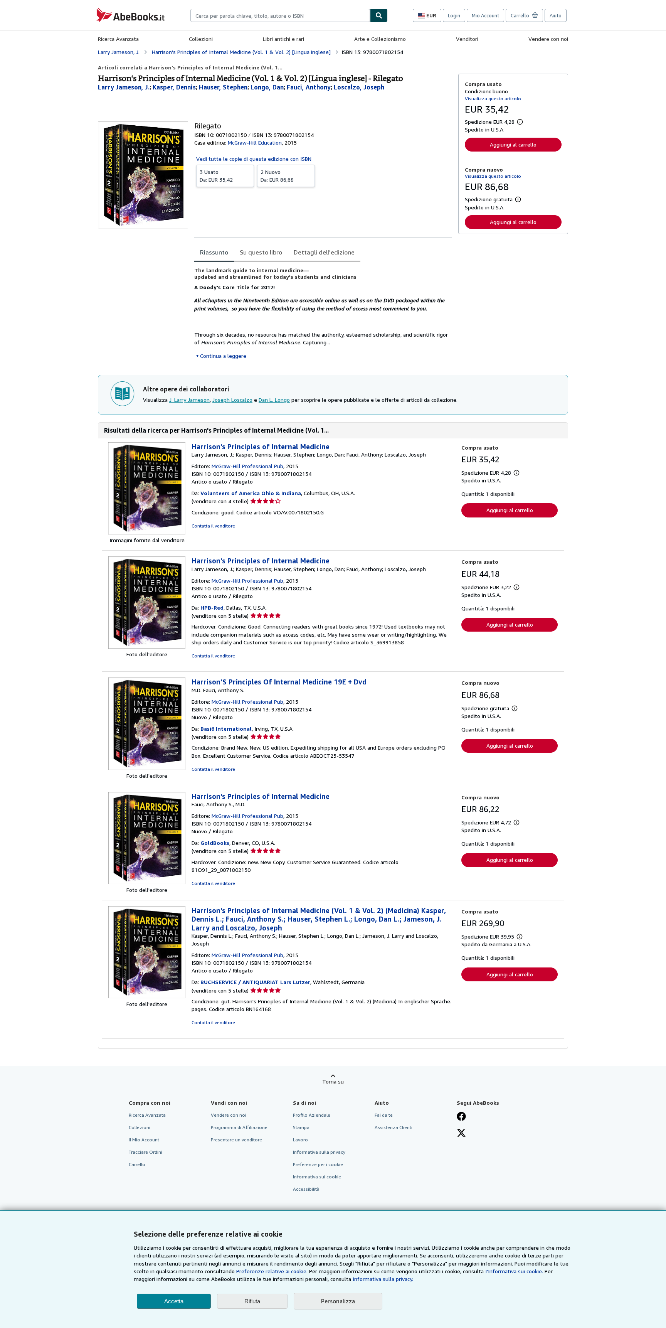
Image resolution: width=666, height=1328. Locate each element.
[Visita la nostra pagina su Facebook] (461, 1117)
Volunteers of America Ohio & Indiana (250, 493)
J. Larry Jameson (189, 399)
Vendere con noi (548, 38)
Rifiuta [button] (252, 1301)
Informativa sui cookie (317, 1177)
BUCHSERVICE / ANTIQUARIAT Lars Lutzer (255, 982)
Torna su (333, 1081)
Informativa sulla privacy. (383, 1279)
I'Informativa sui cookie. (514, 1271)
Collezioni (201, 38)
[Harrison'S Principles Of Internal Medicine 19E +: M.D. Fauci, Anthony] (146, 768)
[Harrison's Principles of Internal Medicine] (146, 532)
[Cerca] (378, 15)
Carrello (137, 1164)
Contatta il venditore (213, 526)
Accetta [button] (173, 1301)
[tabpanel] (323, 313)
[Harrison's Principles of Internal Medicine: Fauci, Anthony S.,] (146, 882)
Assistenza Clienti (393, 1127)
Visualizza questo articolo (493, 98)
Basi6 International (226, 728)
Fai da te (384, 1115)
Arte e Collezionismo (380, 38)
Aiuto (556, 15)
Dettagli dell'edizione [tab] (324, 252)
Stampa (301, 1127)
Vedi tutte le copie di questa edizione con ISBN (253, 158)
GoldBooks (214, 842)
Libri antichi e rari (283, 38)
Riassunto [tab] (214, 252)
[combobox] (280, 15)
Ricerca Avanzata (118, 38)
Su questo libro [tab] (261, 252)
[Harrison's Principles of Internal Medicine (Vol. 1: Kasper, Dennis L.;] (146, 996)
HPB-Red (212, 607)
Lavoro (300, 1140)
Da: (216, 176)
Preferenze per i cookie (318, 1164)
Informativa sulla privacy (319, 1152)
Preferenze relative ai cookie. (272, 1271)
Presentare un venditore (236, 1140)
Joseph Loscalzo (232, 399)
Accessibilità (306, 1189)
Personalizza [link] (338, 1301)
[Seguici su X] (461, 1133)
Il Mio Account (144, 1140)
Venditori (467, 38)
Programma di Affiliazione (239, 1127)
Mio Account (485, 15)
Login (454, 15)
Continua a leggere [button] (223, 355)
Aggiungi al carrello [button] (513, 144)
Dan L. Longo (274, 399)
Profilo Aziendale (311, 1115)
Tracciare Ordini (145, 1152)
